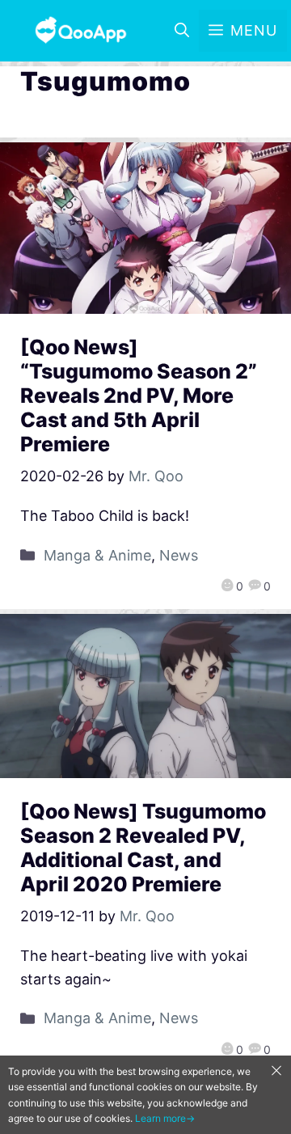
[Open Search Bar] (182, 31)
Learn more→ (165, 1118)
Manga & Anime (97, 555)
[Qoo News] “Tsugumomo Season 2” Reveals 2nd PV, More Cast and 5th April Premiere (138, 395)
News (178, 555)
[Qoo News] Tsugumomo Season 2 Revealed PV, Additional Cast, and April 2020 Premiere (143, 847)
